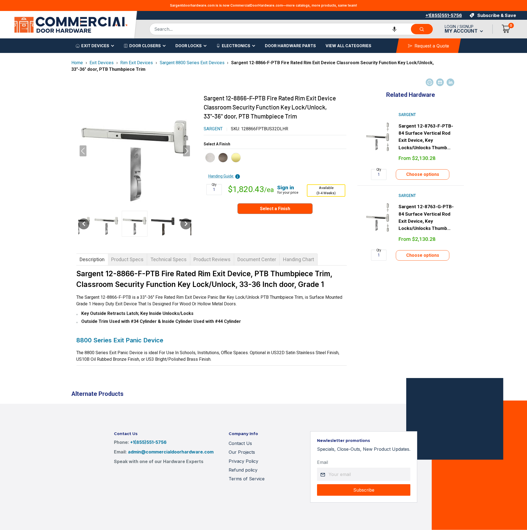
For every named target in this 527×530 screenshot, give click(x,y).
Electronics (236, 45)
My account (462, 31)
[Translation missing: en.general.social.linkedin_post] (450, 82)
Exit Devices (95, 45)
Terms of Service (247, 478)
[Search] (422, 29)
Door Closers (145, 45)
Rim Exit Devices (136, 62)
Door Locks (188, 45)
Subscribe (363, 490)
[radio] (210, 157)
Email (322, 462)
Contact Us (240, 443)
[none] (83, 223)
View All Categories (348, 45)
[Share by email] (440, 82)
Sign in (285, 187)
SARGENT (213, 128)
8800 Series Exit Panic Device (119, 340)
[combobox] (280, 29)
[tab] (92, 259)
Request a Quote (431, 46)
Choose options (422, 174)
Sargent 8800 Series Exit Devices (192, 62)
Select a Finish (217, 144)
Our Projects (242, 452)
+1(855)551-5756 (443, 15)
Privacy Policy (243, 461)
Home (77, 62)
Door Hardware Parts (290, 45)
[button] (394, 29)
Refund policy (243, 470)
